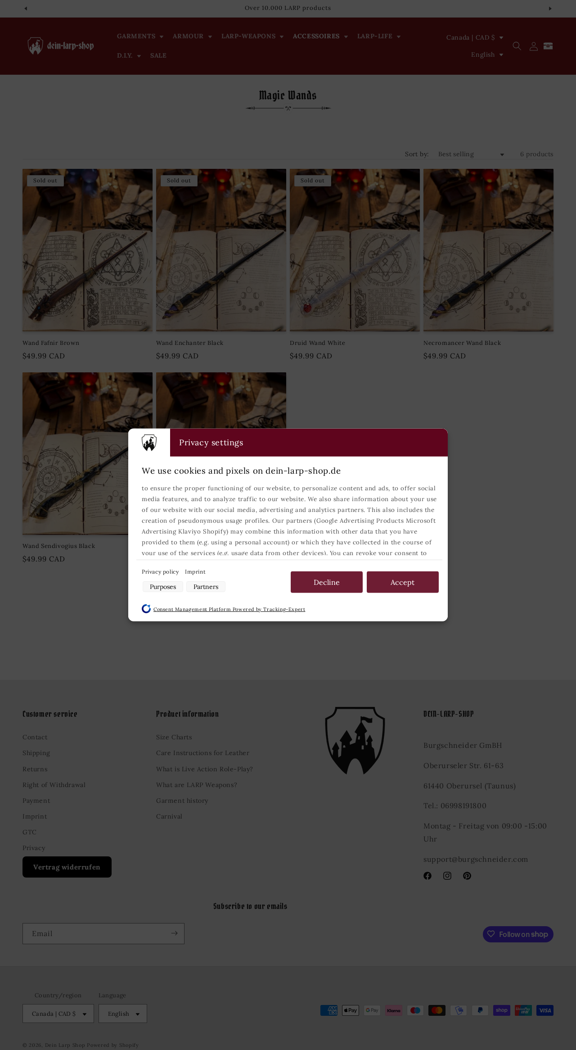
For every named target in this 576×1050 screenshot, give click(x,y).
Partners (206, 587)
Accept (402, 582)
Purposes (163, 587)
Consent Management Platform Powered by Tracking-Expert (229, 609)
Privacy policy (161, 571)
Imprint (195, 571)
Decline (327, 582)
